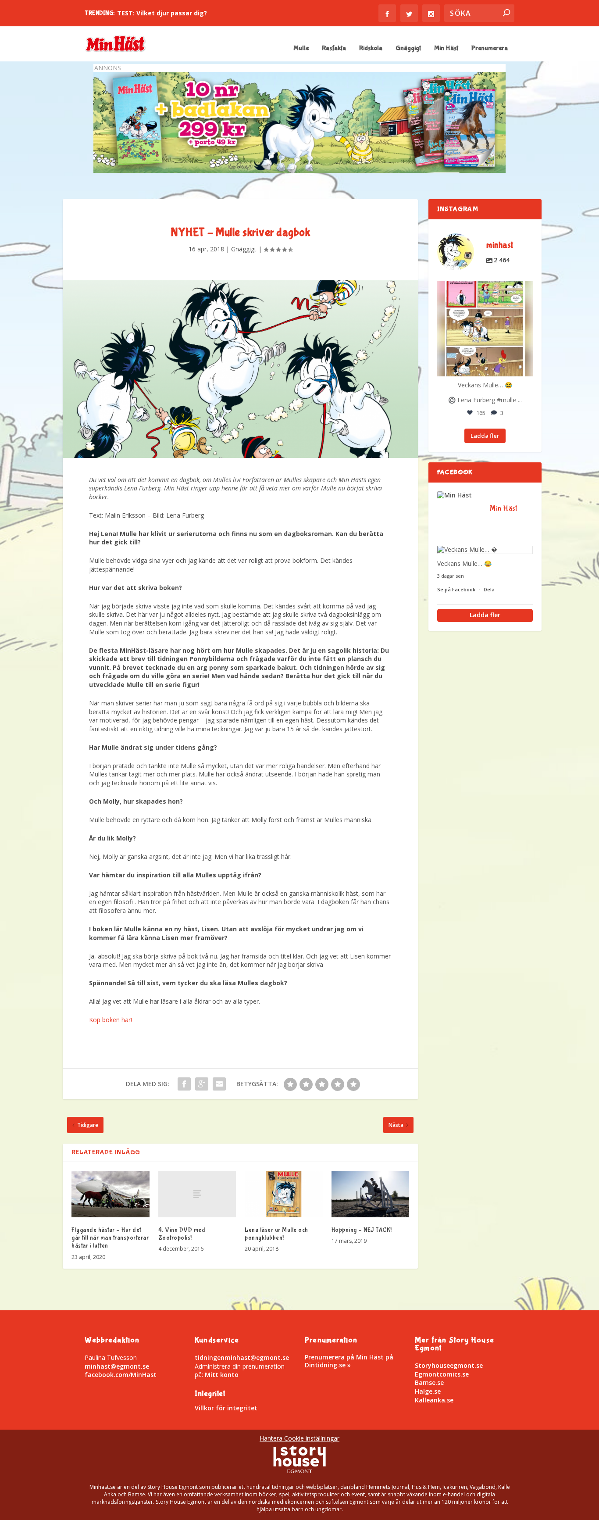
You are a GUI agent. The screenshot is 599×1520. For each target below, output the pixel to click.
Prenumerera (489, 48)
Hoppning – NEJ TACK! (362, 1230)
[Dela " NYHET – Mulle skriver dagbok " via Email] (219, 1084)
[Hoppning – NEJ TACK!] (371, 1194)
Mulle (301, 48)
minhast (484, 288)
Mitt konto (222, 1374)
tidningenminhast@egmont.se (242, 1357)
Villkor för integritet (226, 1408)
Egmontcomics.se (442, 1374)
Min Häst (446, 48)
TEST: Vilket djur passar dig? (162, 13)
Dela (489, 589)
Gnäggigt (408, 48)
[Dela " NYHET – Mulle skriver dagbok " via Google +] (201, 1084)
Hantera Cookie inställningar (299, 1438)
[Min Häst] (459, 495)
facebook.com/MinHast (121, 1374)
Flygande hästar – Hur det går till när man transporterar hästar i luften (110, 1238)
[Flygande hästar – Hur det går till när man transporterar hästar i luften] (110, 1194)
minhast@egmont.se (117, 1366)
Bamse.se (429, 1382)
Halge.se (428, 1391)
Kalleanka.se (434, 1400)
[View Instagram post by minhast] (525, 368)
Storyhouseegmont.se (449, 1365)
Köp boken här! (110, 1020)
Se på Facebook (457, 589)
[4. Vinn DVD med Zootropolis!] (197, 1194)
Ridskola (370, 48)
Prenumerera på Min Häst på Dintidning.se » (349, 1361)
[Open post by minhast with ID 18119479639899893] (485, 328)
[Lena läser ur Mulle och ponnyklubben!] (284, 1194)
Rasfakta (334, 48)
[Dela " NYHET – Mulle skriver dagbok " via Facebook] (184, 1084)
